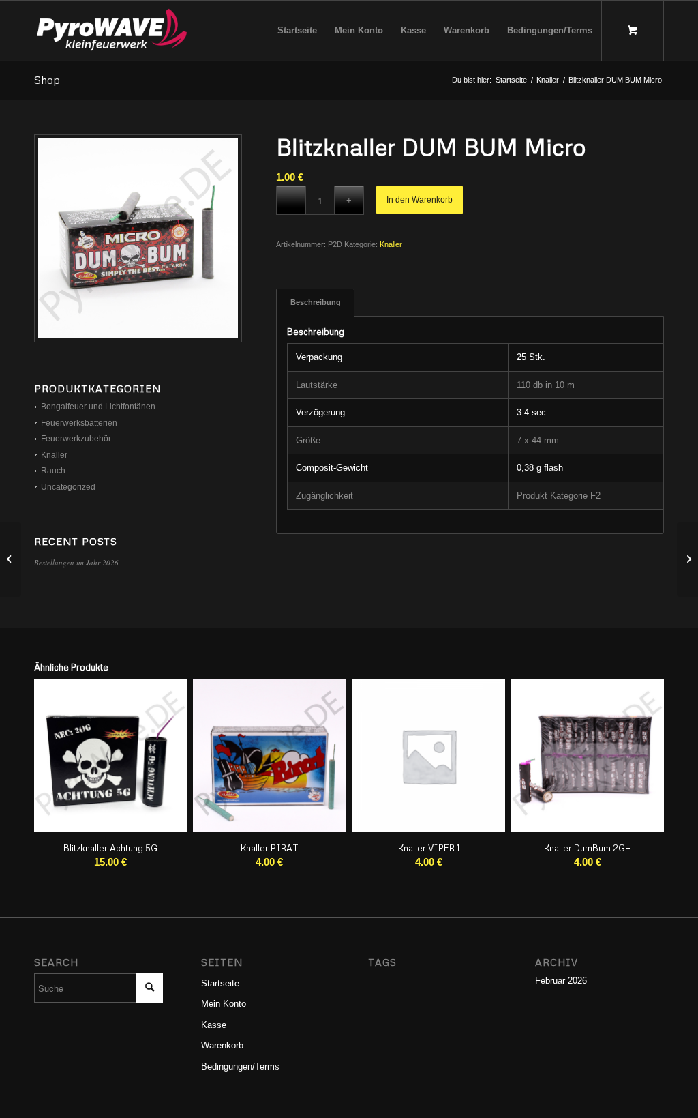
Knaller (391, 244)
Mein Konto (223, 1004)
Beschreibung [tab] (315, 302)
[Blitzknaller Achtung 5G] (687, 559)
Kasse (213, 1025)
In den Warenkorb (419, 200)
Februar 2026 (561, 980)
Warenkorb (222, 1045)
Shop (47, 80)
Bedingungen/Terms (240, 1066)
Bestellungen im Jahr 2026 (76, 562)
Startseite (220, 983)
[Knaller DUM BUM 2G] (10, 559)
